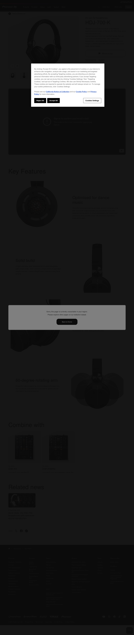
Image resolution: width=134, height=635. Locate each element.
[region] (67, 85)
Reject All (40, 100)
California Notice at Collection (57, 91)
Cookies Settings (92, 100)
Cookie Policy (81, 91)
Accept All (53, 100)
